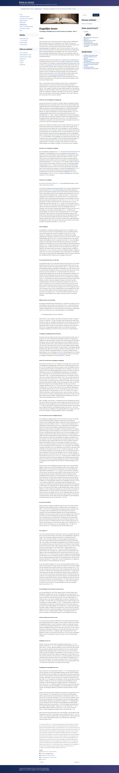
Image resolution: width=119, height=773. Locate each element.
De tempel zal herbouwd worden (91, 62)
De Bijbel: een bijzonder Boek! (91, 55)
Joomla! (21, 769)
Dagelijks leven (23, 24)
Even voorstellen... (24, 52)
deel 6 (41, 103)
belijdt (42, 600)
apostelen (41, 113)
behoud (50, 575)
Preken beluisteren (24, 38)
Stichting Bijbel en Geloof (26, 54)
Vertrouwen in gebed (89, 67)
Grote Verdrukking (63, 353)
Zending (21, 60)
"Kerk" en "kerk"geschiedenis (26, 26)
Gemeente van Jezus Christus (68, 153)
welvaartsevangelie (43, 48)
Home (21, 14)
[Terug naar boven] (117, 770)
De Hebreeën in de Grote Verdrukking (54, 188)
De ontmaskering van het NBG (91, 68)
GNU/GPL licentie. (45, 769)
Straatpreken (23, 58)
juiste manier (68, 170)
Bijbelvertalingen (23, 20)
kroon (57, 659)
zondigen (47, 595)
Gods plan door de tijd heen (26, 18)
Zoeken (96, 15)
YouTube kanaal (23, 44)
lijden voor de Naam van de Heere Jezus (66, 63)
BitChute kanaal (23, 42)
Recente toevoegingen (87, 23)
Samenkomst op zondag (25, 56)
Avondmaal (60, 133)
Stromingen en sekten (25, 28)
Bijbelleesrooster (87, 37)
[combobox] (87, 15)
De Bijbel (86, 31)
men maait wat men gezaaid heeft (57, 74)
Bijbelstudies (23, 22)
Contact (21, 62)
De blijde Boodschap (24, 16)
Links (21, 30)
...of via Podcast (23, 40)
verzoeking (49, 64)
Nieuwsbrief (22, 64)
